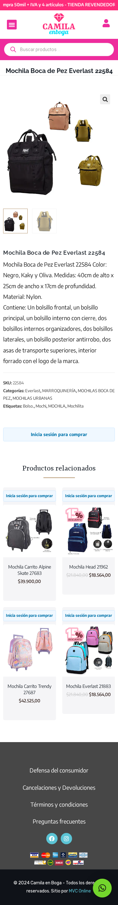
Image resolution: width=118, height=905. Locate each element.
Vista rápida (29, 545)
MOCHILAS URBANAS (32, 398)
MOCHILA (56, 405)
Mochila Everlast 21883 (88, 686)
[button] (12, 25)
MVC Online (80, 891)
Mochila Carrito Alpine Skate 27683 (29, 570)
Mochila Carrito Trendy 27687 (30, 689)
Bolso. (28, 405)
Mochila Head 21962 (88, 567)
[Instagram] (66, 838)
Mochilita (75, 405)
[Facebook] (52, 838)
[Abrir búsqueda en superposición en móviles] (59, 49)
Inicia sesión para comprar (59, 434)
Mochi (41, 405)
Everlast (32, 390)
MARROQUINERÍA (59, 390)
